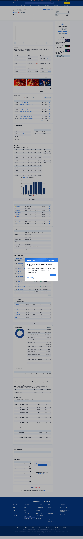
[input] (38, 275)
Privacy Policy (49, 278)
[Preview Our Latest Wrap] (30, 277)
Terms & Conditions (43, 278)
